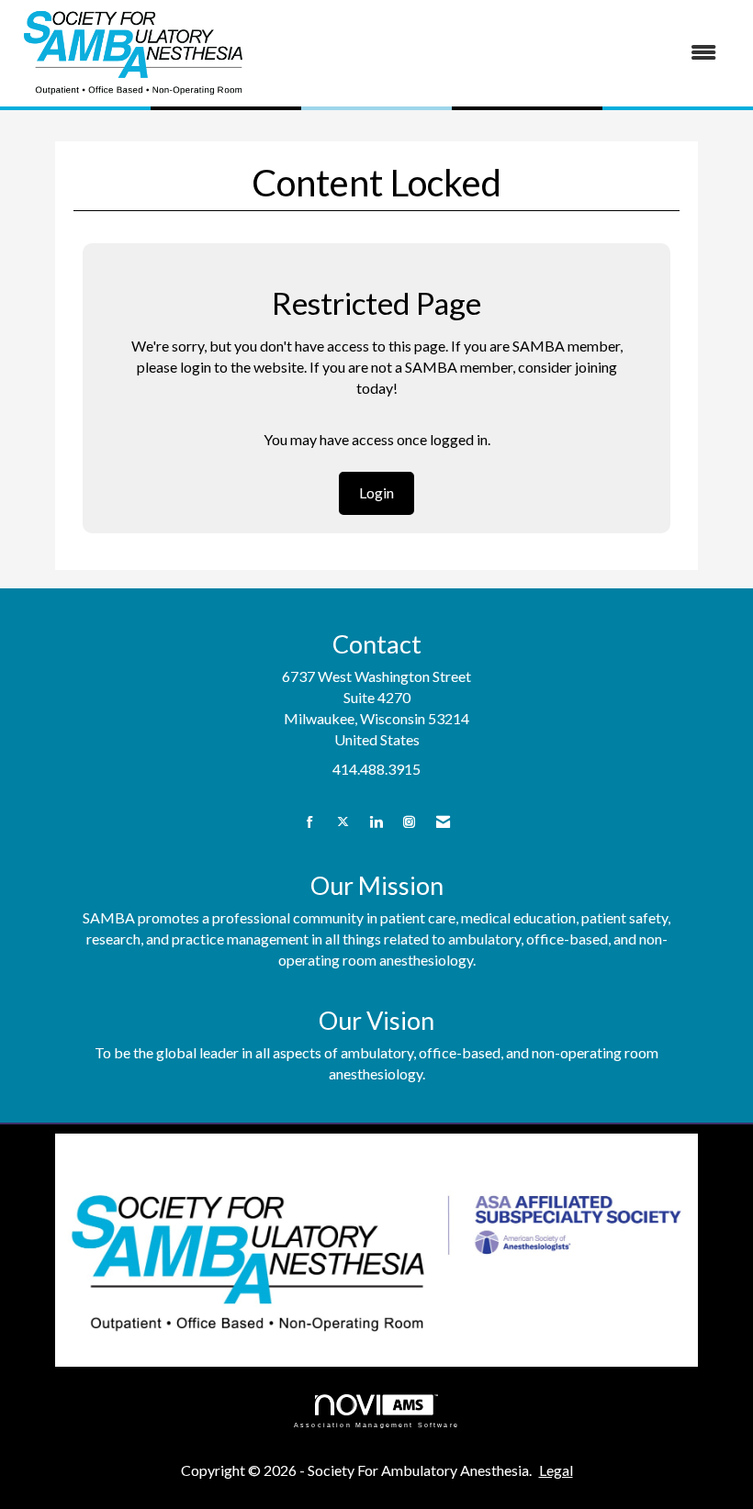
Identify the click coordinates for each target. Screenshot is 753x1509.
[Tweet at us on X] (343, 822)
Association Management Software (376, 1424)
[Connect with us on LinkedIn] (376, 822)
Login (376, 492)
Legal (556, 1470)
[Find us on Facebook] (310, 822)
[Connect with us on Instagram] (409, 822)
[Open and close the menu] (493, 53)
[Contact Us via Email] (443, 822)
